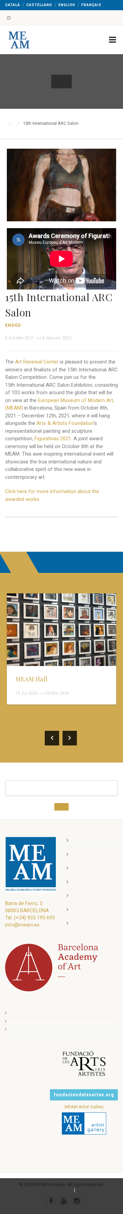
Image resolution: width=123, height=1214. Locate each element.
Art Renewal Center (36, 362)
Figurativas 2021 (53, 438)
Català (12, 5)
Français (91, 5)
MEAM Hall (31, 679)
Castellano (39, 5)
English (66, 5)
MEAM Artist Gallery (84, 1106)
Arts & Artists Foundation (65, 423)
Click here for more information (40, 491)
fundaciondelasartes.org (84, 1094)
